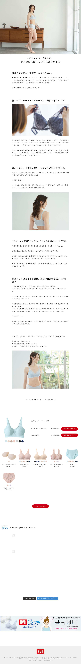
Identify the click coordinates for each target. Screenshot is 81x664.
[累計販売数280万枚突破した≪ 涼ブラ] (40, 556)
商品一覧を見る (40, 506)
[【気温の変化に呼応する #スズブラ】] (8, 587)
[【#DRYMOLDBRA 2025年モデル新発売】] (8, 540)
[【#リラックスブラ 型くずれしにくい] (56, 540)
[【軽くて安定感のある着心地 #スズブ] (72, 572)
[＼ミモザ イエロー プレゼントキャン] (72, 540)
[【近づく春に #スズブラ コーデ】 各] (56, 556)
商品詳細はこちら (69, 428)
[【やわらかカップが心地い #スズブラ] (24, 572)
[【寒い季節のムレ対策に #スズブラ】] (56, 572)
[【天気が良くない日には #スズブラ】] (72, 556)
